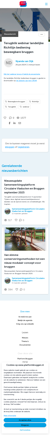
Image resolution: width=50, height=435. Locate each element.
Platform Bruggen (25, 359)
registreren (23, 147)
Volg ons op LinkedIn (25, 324)
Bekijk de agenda (25, 320)
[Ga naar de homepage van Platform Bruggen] (23, 4)
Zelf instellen (25, 430)
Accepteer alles (25, 420)
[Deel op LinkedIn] (14, 123)
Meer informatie (10, 416)
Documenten (25, 345)
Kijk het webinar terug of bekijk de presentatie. (22, 74)
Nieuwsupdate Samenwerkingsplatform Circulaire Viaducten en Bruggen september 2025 (24, 186)
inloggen (9, 147)
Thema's (25, 341)
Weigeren (25, 425)
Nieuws (25, 338)
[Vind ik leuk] (5, 118)
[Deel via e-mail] (19, 123)
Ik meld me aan (25, 317)
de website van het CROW (26, 81)
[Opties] (41, 34)
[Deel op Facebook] (9, 123)
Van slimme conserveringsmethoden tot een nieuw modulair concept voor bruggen (24, 260)
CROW (25, 362)
